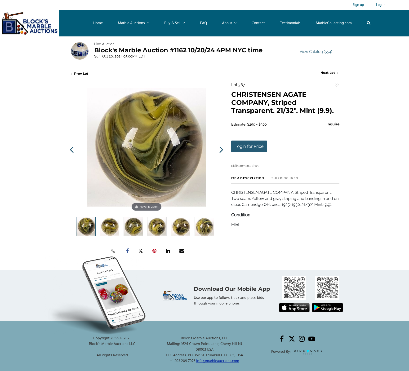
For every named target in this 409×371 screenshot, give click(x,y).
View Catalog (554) (316, 51)
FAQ (203, 23)
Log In (380, 5)
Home (98, 23)
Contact (258, 23)
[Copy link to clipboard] (113, 251)
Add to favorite (336, 85)
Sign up (358, 5)
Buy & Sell (173, 23)
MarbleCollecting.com (334, 23)
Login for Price (249, 146)
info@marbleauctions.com (217, 361)
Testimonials (290, 23)
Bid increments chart (245, 166)
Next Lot (328, 73)
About (227, 23)
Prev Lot (80, 73)
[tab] (247, 180)
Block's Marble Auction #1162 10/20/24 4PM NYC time (178, 50)
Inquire (332, 124)
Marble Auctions (132, 23)
